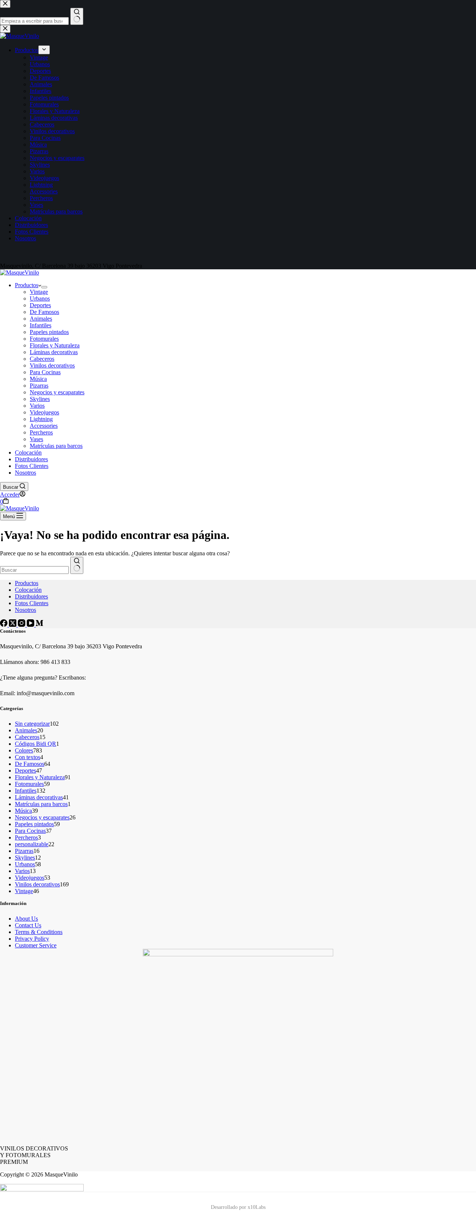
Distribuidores (31, 459)
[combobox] (34, 570)
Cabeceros (42, 359)
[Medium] (39, 625)
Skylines (40, 399)
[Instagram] (22, 625)
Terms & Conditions (38, 932)
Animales (41, 318)
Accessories (44, 426)
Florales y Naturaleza (55, 345)
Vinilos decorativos (52, 365)
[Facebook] (4, 625)
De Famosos (44, 312)
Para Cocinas (45, 372)
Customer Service (36, 945)
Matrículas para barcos (56, 446)
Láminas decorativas (54, 352)
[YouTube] (31, 625)
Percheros (41, 432)
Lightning (41, 419)
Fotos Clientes (31, 466)
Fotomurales (44, 339)
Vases (36, 439)
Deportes (40, 305)
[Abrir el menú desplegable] (44, 287)
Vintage (39, 292)
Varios (37, 405)
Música (38, 379)
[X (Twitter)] (13, 625)
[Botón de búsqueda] (76, 565)
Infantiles (40, 325)
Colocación (28, 452)
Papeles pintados (49, 332)
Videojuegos (44, 412)
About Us (26, 918)
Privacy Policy (32, 938)
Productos (26, 285)
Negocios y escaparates (57, 392)
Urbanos (40, 298)
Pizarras (39, 385)
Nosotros (25, 472)
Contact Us (28, 925)
